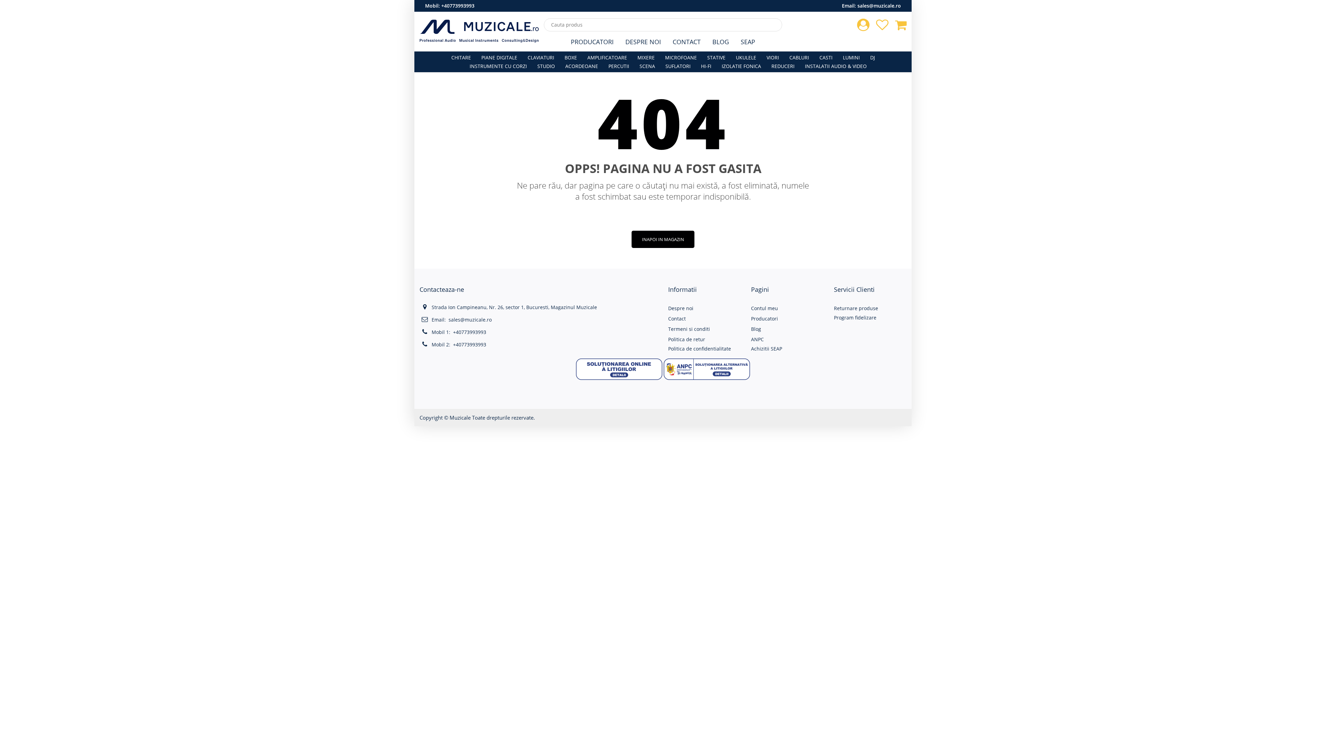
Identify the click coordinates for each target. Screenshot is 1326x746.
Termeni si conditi (689, 329)
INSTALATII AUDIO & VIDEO (836, 66)
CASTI (826, 57)
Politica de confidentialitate (699, 348)
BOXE (571, 57)
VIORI (773, 57)
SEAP (748, 42)
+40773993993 (457, 5)
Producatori (592, 42)
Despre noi (680, 308)
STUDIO (546, 66)
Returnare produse (856, 308)
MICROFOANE (681, 57)
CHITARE (461, 57)
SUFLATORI (678, 66)
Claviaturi (541, 57)
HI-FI (706, 66)
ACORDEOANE (581, 66)
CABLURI (799, 57)
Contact (687, 42)
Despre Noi (643, 42)
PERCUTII (618, 66)
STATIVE (716, 57)
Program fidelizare (855, 317)
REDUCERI (783, 66)
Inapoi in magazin (663, 239)
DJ (872, 57)
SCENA (647, 66)
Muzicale (460, 417)
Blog (720, 42)
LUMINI (851, 57)
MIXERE (646, 57)
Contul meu (764, 308)
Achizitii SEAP (766, 348)
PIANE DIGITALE (499, 57)
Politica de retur (686, 339)
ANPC (757, 339)
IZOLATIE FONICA (741, 66)
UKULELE (746, 57)
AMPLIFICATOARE (607, 57)
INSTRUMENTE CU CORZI (498, 66)
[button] (619, 368)
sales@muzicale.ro (879, 5)
